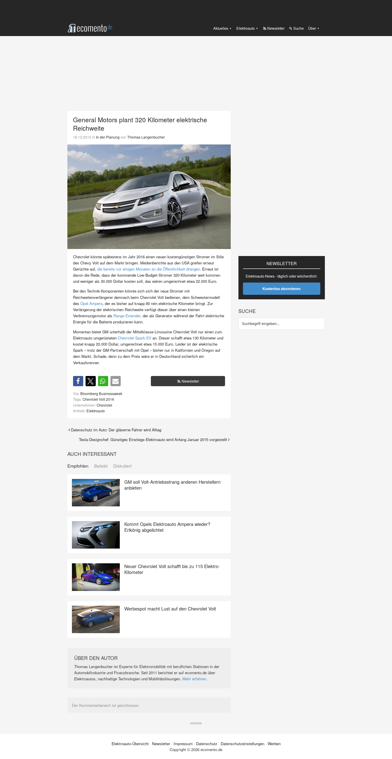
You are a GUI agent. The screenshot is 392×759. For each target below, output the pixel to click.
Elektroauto (95, 410)
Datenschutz (206, 743)
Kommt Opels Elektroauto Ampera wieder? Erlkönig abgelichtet (167, 527)
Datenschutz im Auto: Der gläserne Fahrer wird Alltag (116, 429)
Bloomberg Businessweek (101, 393)
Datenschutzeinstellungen (242, 743)
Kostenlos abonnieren (281, 288)
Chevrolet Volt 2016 (98, 399)
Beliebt (101, 466)
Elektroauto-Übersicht (130, 743)
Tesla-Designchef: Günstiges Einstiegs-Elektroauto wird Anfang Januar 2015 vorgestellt (153, 439)
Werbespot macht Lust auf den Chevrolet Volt (170, 608)
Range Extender (126, 315)
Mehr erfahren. (194, 678)
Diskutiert (122, 466)
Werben (274, 743)
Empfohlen (77, 466)
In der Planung (108, 136)
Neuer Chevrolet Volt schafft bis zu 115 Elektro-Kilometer (172, 569)
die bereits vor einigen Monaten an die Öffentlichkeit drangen (148, 269)
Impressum (183, 743)
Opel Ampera (91, 303)
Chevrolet (104, 405)
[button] (78, 381)
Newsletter (190, 381)
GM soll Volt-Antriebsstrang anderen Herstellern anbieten (172, 484)
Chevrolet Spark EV (134, 338)
